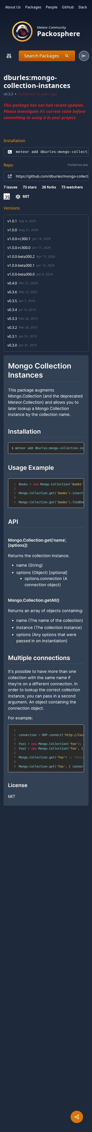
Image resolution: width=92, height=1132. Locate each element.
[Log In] (83, 55)
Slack (82, 7)
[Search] (9, 56)
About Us (13, 7)
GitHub (68, 7)
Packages (33, 7)
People (51, 7)
